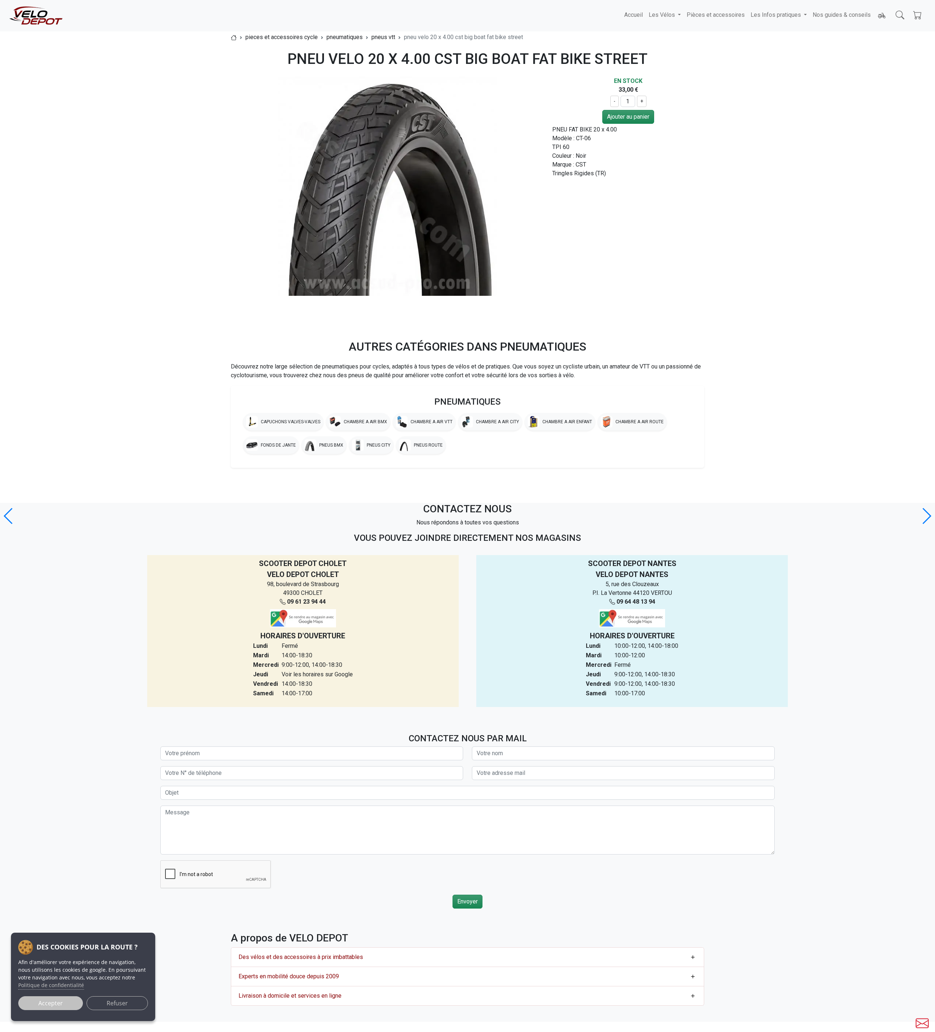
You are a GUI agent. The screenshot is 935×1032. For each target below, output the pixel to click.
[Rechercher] (900, 15)
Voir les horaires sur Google (317, 674)
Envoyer (467, 901)
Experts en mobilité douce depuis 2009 (288, 976)
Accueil (633, 14)
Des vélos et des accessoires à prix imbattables (300, 956)
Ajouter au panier (628, 116)
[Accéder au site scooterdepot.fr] (882, 16)
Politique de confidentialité (51, 985)
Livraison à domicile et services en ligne (289, 995)
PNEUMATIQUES (467, 402)
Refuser (117, 1003)
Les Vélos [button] (662, 14)
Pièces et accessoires (716, 14)
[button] (926, 516)
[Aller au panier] (917, 15)
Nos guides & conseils (842, 14)
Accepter (50, 1003)
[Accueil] (234, 37)
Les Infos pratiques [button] (776, 14)
